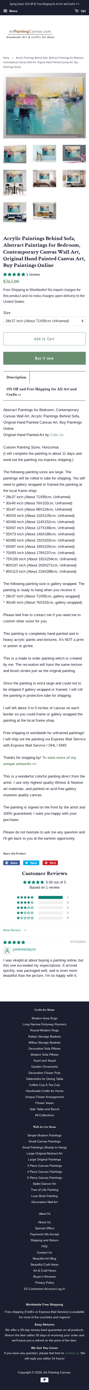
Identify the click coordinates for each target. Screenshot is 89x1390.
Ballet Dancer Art (44, 1183)
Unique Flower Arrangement (44, 1097)
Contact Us (44, 1252)
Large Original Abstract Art (44, 1153)
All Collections (44, 1115)
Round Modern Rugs (44, 1030)
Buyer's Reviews (44, 1276)
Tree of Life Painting (44, 1189)
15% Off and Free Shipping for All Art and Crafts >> (41, 392)
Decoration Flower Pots (44, 1073)
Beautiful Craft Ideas (45, 1264)
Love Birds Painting (44, 1196)
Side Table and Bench (44, 1109)
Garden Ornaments (44, 1066)
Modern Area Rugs (44, 1018)
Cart (83, 11)
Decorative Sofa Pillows (44, 1048)
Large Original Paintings (44, 1159)
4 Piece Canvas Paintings (44, 1171)
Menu (12, 11)
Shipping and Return (44, 1240)
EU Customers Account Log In (44, 1288)
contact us (72, 1353)
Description (16, 377)
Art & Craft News (44, 1270)
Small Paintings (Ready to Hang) (44, 1147)
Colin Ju (56, 435)
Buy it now (44, 358)
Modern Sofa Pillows (45, 1054)
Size (6, 313)
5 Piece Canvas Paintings (44, 1177)
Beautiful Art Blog (44, 1258)
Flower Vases (44, 1103)
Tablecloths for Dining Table (44, 1079)
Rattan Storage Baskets (44, 1036)
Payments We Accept (44, 1234)
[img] (14, 942)
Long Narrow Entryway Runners (44, 1024)
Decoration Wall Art (44, 1202)
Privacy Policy (44, 1282)
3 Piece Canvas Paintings (44, 1165)
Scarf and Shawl (44, 1060)
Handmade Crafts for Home (45, 1091)
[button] (14, 274)
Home (6, 58)
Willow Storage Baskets (44, 1042)
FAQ (44, 1246)
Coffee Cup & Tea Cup (44, 1085)
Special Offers (44, 1228)
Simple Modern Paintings (44, 1135)
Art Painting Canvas (56, 1372)
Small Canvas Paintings (45, 1141)
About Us (44, 1222)
